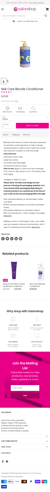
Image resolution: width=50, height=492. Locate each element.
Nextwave (19, 476)
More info (8, 216)
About (5, 134)
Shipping (16, 134)
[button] (6, 92)
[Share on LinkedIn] (16, 238)
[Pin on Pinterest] (20, 238)
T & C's (31, 473)
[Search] (46, 15)
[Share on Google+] (11, 238)
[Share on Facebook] (3, 238)
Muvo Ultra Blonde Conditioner (37, 285)
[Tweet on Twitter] (7, 238)
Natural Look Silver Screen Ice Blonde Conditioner (14, 285)
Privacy (38, 473)
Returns (26, 134)
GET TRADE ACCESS (36, 3)
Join (25, 395)
